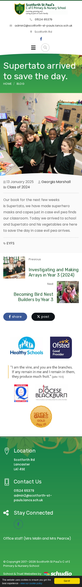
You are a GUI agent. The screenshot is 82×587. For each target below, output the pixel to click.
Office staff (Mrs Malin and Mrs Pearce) (37, 538)
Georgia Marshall (56, 181)
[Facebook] (41, 39)
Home (7, 84)
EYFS (10, 243)
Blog (20, 84)
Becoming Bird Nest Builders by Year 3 (33, 297)
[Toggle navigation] (33, 47)
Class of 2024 (18, 187)
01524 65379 (43, 19)
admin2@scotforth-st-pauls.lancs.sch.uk (43, 25)
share (16, 316)
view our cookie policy (31, 583)
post (44, 316)
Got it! (67, 580)
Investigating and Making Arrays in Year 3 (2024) (54, 272)
